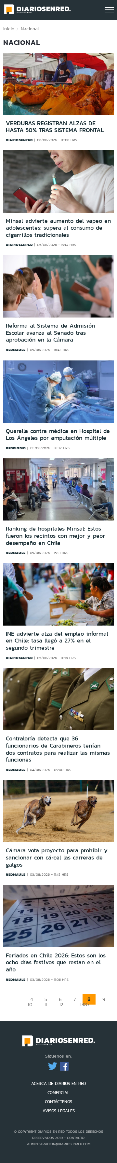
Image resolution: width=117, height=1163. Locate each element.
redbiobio (16, 448)
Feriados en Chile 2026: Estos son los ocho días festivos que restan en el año (56, 962)
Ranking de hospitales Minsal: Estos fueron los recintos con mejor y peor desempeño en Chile (55, 535)
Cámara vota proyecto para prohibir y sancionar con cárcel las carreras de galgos (57, 857)
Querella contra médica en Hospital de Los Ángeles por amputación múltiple (58, 434)
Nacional (30, 28)
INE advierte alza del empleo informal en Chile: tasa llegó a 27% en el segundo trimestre (57, 640)
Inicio (8, 28)
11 (45, 1004)
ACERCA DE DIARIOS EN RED (58, 1083)
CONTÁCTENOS (58, 1102)
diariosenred (19, 139)
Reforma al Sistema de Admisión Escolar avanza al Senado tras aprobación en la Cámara (50, 333)
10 (30, 1004)
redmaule (16, 349)
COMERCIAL (58, 1092)
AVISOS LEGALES (59, 1111)
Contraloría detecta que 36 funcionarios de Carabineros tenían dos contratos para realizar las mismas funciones (58, 749)
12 (61, 1004)
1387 (84, 1004)
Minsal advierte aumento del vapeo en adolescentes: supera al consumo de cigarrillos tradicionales (58, 228)
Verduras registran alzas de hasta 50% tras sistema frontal (55, 126)
